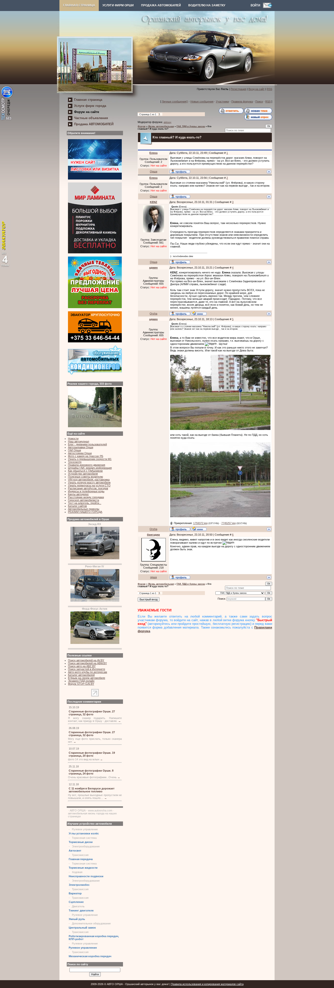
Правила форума (242, 101)
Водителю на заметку (206, 5)
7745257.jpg (228, 523)
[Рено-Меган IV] (94, 600)
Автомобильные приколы (83, 508)
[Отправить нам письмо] (267, 7)
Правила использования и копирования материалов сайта (207, 984)
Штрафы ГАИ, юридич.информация (90, 467)
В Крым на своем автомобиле (86, 677)
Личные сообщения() (175, 101)
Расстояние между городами (86, 497)
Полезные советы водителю (85, 476)
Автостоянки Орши (80, 453)
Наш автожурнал (78, 441)
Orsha (153, 313)
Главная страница (79, 5)
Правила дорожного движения (86, 464)
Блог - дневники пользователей (87, 444)
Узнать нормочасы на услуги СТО (89, 485)
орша (153, 577)
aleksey (167, 122)
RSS (269, 89)
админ (153, 267)
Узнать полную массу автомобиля (89, 482)
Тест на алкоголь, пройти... (84, 503)
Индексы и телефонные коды (86, 491)
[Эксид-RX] (94, 558)
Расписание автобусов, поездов (88, 488)
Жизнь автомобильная (161, 126)
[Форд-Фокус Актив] (94, 642)
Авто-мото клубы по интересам (87, 672)
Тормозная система (84, 837)
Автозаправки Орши (80, 447)
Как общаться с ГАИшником (85, 470)
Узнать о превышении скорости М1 (89, 459)
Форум (141, 126)
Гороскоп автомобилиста (83, 500)
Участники (222, 101)
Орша (153, 171)
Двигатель (78, 906)
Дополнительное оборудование (91, 923)
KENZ (153, 202)
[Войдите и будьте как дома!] (257, 7)
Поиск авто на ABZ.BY (82, 666)
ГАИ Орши (74, 450)
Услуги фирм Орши (118, 5)
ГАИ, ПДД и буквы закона (191, 126)
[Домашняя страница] (199, 313)
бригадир (153, 534)
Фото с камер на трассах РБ (85, 456)
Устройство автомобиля (83, 473)
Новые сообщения (201, 101)
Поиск (259, 101)
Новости (73, 438)
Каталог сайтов (77, 506)
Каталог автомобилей (81, 675)
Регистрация (238, 89)
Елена (153, 152)
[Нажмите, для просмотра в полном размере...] (220, 428)
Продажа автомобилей (161, 5)
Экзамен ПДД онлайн (81, 680)
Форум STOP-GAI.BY (81, 683)
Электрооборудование (86, 846)
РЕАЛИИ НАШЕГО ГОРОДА (85, 511)
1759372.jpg (200, 523)
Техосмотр (74, 461)
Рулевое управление (85, 829)
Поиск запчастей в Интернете (86, 669)
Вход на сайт (256, 89)
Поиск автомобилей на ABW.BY (87, 663)
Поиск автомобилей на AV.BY (86, 660)
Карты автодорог (78, 494)
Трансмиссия (80, 854)
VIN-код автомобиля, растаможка (89, 479)
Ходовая (77, 872)
